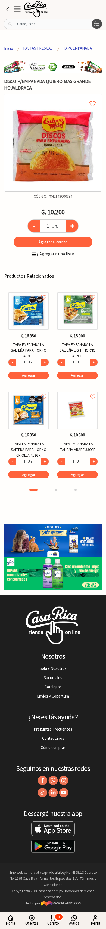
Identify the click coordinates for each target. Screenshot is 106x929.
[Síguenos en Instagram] (63, 780)
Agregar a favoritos (28, 291)
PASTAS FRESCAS (38, 48)
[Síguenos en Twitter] (53, 780)
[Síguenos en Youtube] (63, 792)
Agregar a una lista (55, 253)
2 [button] (56, 490)
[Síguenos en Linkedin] (53, 792)
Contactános (53, 738)
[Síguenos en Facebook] (42, 780)
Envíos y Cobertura (53, 696)
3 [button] (75, 490)
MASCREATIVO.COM (67, 903)
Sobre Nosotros (53, 668)
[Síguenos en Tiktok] (42, 792)
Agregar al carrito (53, 242)
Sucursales (53, 677)
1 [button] (33, 490)
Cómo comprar (53, 747)
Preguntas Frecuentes (53, 729)
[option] (53, 142)
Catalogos (53, 686)
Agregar (28, 375)
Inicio (8, 48)
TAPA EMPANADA (77, 48)
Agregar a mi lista (53, 97)
